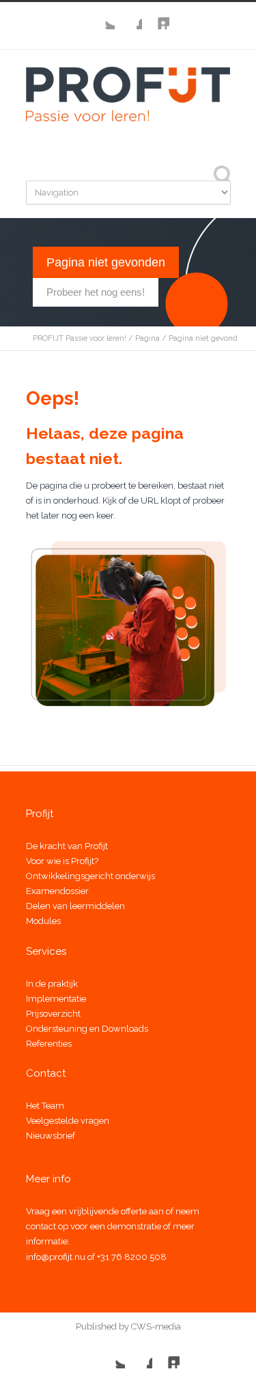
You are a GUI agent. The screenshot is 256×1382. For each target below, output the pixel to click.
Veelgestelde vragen (67, 1121)
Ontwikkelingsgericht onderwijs (90, 876)
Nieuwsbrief (50, 1136)
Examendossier (57, 891)
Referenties (49, 1044)
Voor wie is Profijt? (62, 861)
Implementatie (56, 999)
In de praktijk (52, 984)
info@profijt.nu (55, 1257)
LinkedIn (155, 15)
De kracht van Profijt (67, 846)
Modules (43, 921)
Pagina (147, 338)
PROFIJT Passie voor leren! (79, 338)
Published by (102, 1326)
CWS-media (155, 1326)
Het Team (45, 1106)
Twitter (101, 15)
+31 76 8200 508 (132, 1257)
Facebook (128, 15)
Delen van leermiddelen (75, 906)
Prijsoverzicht (53, 1014)
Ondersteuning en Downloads (87, 1029)
